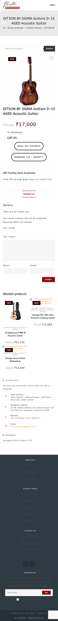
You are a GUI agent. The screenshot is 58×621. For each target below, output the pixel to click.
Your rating (9, 228)
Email (34, 265)
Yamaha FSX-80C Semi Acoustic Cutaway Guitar (43, 316)
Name (7, 265)
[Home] (4, 28)
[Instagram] (32, 564)
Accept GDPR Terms (30, 599)
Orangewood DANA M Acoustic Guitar (15, 334)
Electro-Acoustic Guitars (42, 309)
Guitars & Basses (20, 328)
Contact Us (42, 613)
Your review (10, 236)
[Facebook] (26, 564)
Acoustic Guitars (10, 328)
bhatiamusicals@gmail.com (23, 427)
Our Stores (30, 613)
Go (46, 593)
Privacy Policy (17, 613)
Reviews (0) (28, 194)
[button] (29, 146)
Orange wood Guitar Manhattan (15, 359)
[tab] (29, 194)
